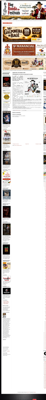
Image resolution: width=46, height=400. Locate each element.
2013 (45, 343)
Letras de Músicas (5, 303)
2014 (45, 342)
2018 (45, 337)
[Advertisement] (26, 137)
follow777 (28, 392)
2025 (45, 183)
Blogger (35, 392)
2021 (45, 333)
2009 (45, 348)
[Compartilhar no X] (24, 110)
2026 (45, 182)
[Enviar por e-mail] (23, 110)
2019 (45, 336)
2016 (45, 339)
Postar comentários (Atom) (18, 145)
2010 (45, 347)
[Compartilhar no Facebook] (25, 110)
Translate (8, 351)
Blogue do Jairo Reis (6, 302)
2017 (45, 338)
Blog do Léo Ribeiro (6, 301)
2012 (45, 344)
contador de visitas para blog (6, 25)
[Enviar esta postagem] (22, 110)
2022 (45, 332)
